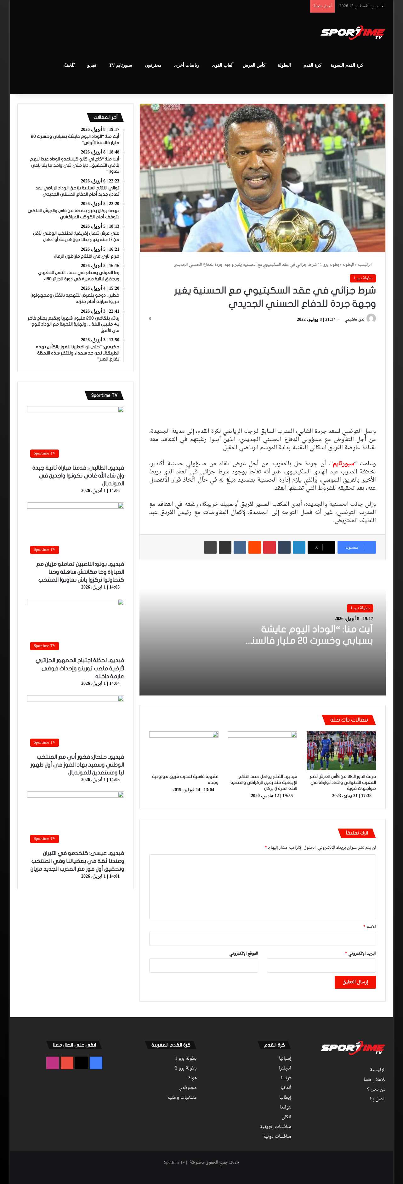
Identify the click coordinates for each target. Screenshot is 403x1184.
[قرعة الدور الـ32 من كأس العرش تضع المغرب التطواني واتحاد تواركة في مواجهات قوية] (341, 750)
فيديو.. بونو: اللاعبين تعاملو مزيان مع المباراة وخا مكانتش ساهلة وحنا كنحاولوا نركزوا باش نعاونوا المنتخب (80, 572)
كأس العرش (254, 65)
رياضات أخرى (186, 65)
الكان (286, 1117)
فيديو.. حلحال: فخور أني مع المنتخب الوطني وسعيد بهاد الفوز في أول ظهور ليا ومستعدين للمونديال (77, 765)
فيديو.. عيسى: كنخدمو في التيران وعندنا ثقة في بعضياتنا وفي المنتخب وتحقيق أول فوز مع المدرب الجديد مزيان (77, 861)
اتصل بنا (378, 1099)
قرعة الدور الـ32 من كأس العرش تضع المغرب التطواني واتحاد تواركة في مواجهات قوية (342, 782)
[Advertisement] (138, 33)
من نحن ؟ (376, 1090)
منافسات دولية (277, 1137)
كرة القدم (312, 65)
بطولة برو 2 (186, 1068)
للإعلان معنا (375, 1080)
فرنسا (286, 1078)
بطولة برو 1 (329, 265)
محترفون (153, 65)
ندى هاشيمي (354, 319)
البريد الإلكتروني (360, 954)
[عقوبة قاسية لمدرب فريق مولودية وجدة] (184, 750)
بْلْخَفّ (69, 65)
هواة (192, 1078)
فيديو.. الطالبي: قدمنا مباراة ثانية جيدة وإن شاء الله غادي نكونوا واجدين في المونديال (78, 476)
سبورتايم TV (120, 65)
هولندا (285, 1107)
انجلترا (285, 1068)
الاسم (369, 927)
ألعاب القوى (223, 65)
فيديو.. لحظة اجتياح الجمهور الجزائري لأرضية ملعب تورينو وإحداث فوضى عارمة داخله (80, 668)
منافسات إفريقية (275, 1127)
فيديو (91, 65)
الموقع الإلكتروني (243, 954)
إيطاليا (285, 1098)
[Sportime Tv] (353, 32)
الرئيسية (365, 265)
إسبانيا (285, 1059)
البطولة (284, 65)
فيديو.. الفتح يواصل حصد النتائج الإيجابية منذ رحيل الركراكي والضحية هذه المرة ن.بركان (263, 782)
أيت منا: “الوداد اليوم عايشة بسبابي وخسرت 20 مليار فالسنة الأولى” (309, 640)
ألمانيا (286, 1088)
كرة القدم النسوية (347, 65)
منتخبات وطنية (182, 1098)
